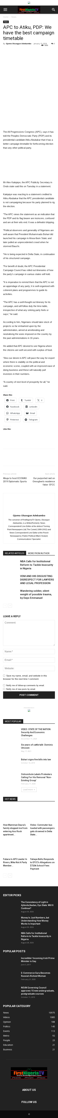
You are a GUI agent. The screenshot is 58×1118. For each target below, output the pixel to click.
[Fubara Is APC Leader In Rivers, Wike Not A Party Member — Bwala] (15, 848)
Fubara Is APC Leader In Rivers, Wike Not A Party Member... (15, 862)
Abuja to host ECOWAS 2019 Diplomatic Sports (15, 480)
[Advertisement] (29, 107)
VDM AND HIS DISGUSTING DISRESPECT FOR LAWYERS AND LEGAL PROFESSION (37, 580)
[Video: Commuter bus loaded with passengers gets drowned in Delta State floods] (42, 813)
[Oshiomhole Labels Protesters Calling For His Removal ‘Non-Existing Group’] (11, 778)
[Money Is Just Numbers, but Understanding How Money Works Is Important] (11, 921)
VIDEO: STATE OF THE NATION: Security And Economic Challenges (36, 732)
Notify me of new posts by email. (21, 689)
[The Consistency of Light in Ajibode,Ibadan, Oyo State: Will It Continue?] (11, 906)
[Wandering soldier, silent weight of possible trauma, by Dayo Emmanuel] (11, 594)
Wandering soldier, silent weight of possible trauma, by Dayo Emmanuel (36, 594)
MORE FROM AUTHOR (38, 553)
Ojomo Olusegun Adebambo (18, 43)
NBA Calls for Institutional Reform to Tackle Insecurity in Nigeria (36, 565)
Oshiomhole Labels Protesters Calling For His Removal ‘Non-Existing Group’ (36, 777)
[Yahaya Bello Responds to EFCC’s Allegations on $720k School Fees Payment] (42, 848)
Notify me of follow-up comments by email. (25, 685)
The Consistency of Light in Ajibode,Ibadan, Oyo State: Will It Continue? (37, 905)
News (13, 17)
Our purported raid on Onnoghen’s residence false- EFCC (44, 481)
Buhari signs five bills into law (36, 759)
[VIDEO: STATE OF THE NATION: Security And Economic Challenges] (11, 733)
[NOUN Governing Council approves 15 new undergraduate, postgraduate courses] (11, 991)
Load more (28, 789)
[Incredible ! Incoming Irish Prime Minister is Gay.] (11, 962)
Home (6, 17)
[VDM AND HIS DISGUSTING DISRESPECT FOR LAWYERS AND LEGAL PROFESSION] (11, 579)
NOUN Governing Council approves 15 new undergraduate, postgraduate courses (37, 990)
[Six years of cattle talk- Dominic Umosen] (11, 748)
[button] (53, 10)
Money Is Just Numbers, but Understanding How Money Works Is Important (35, 920)
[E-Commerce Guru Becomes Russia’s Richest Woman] (11, 976)
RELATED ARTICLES (14, 553)
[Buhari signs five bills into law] (11, 763)
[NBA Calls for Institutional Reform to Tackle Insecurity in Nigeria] (11, 565)
